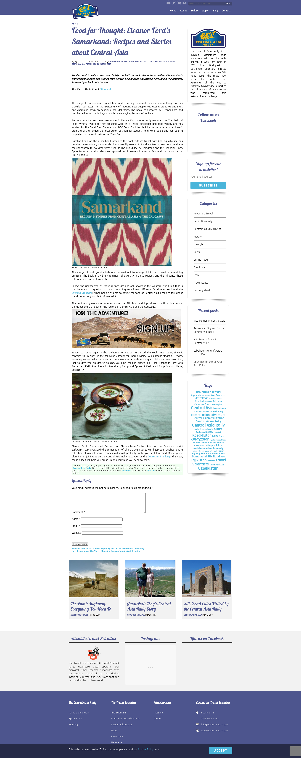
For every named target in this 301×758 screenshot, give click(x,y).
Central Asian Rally (208, 421)
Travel (197, 275)
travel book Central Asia (98, 64)
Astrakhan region (215, 398)
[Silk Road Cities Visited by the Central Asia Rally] (206, 598)
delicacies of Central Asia (153, 62)
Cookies (158, 718)
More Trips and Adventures (125, 718)
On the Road (201, 259)
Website (76, 532)
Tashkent (211, 461)
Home (173, 10)
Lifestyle (198, 244)
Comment (78, 512)
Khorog (221, 436)
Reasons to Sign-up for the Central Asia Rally (209, 330)
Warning (73, 724)
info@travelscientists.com (214, 724)
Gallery (194, 10)
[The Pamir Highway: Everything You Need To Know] (93, 598)
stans (223, 457)
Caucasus (199, 404)
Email (76, 526)
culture (218, 428)
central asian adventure (208, 414)
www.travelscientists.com (214, 730)
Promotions (117, 736)
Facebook (168, 2)
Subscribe (208, 185)
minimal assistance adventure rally (208, 447)
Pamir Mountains (210, 453)
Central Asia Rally (82, 468)
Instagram (184, 2)
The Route (199, 267)
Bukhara (217, 401)
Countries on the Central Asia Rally (208, 363)
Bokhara (208, 402)
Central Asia (202, 408)
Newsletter (117, 742)
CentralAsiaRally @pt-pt (207, 229)
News (75, 23)
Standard (105, 89)
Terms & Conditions (79, 712)
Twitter (174, 2)
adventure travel (208, 392)
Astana (223, 395)
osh (215, 451)
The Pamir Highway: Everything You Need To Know (91, 606)
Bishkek (200, 401)
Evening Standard (82, 293)
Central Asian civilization (208, 418)
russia (222, 453)
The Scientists (118, 712)
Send (228, 3)
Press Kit (158, 712)
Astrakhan (201, 398)
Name (76, 519)
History (198, 236)
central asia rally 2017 (204, 429)
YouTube (179, 2)
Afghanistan (197, 395)
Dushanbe (200, 432)
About (183, 10)
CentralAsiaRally (203, 221)
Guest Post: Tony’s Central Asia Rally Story (149, 606)
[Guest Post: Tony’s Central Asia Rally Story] (150, 598)
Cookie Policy (145, 749)
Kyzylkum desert (216, 440)
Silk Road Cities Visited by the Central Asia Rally (206, 606)
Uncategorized (202, 290)
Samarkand (199, 456)
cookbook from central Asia (124, 62)
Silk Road (213, 456)
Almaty (207, 395)
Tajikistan (199, 460)
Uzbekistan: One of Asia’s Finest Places (208, 352)
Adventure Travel (203, 213)
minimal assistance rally (203, 451)
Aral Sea (215, 395)
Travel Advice (201, 282)
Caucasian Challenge (159, 456)
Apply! (205, 10)
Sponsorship (75, 718)
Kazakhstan (201, 435)
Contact (226, 10)
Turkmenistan (216, 464)
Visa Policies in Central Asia (209, 320)
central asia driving (212, 411)
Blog (215, 10)
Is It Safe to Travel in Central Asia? (205, 341)
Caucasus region (213, 404)
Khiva (215, 436)
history (209, 431)
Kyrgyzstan (200, 439)
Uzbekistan (208, 468)
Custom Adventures (121, 724)
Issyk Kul (217, 432)
